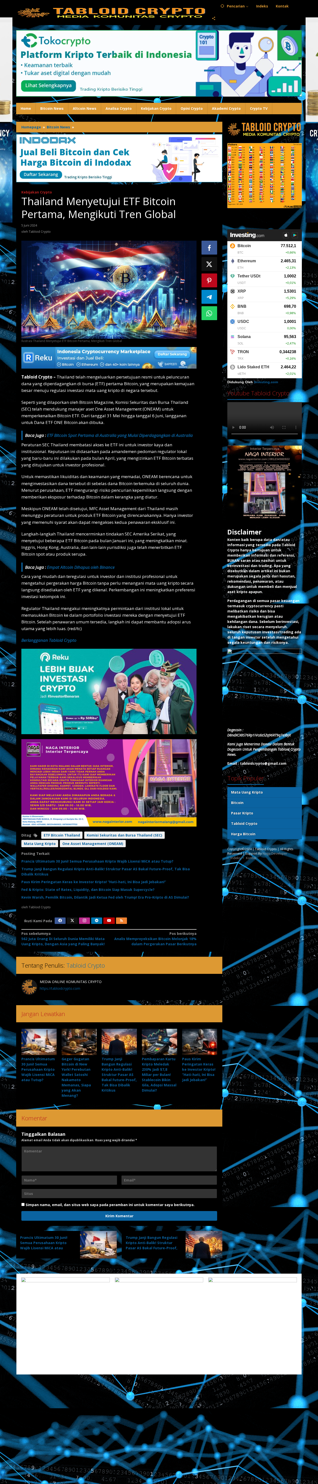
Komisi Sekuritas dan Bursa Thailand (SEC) (124, 835)
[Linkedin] (96, 920)
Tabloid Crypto (85, 965)
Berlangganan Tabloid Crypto (49, 640)
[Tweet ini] (209, 264)
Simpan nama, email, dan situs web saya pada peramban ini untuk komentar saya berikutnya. (110, 1204)
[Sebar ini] (209, 248)
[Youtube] (109, 920)
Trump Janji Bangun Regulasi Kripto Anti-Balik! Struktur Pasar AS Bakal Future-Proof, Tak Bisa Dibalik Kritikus (119, 1075)
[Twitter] (72, 920)
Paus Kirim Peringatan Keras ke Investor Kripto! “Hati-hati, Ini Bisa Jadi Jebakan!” (93, 881)
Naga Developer (275, 853)
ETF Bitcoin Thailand (62, 835)
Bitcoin (237, 802)
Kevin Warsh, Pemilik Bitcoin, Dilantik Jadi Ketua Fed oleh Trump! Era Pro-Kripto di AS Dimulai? (105, 897)
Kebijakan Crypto (36, 192)
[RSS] (121, 920)
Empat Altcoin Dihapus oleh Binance (81, 567)
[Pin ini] (209, 280)
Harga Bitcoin (243, 834)
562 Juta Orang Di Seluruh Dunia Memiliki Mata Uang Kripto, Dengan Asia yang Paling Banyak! (63, 938)
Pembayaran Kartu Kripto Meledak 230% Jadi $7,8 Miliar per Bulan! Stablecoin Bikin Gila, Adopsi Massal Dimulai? (159, 1075)
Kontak (251, 858)
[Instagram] (84, 920)
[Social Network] (214, 18)
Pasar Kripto (242, 813)
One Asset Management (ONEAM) (92, 843)
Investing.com (266, 382)
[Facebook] (60, 920)
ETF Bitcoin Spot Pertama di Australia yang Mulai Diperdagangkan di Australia (120, 435)
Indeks (236, 858)
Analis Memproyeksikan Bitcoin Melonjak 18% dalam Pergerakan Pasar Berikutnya (155, 938)
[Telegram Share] (209, 297)
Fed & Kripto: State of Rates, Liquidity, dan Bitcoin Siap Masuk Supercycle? (88, 889)
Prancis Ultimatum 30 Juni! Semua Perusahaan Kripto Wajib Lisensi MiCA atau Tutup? (97, 861)
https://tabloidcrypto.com (60, 988)
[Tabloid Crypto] (112, 12)
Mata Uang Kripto (40, 843)
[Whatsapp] (209, 313)
